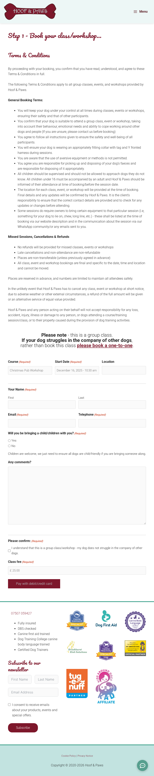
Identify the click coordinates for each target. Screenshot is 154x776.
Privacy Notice (85, 756)
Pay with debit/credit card (34, 584)
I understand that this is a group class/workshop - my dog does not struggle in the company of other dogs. (76, 550)
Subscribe (23, 728)
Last (81, 398)
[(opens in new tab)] (77, 647)
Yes (13, 440)
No (13, 446)
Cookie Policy (68, 756)
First (11, 398)
